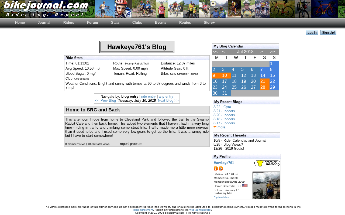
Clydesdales (221, 197)
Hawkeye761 (224, 163)
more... (222, 127)
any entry (166, 96)
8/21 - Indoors (224, 111)
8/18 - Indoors (224, 119)
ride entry (148, 96)
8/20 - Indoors (224, 115)
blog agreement (143, 209)
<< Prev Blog (105, 100)
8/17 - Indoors (224, 123)
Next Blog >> (168, 100)
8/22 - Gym (222, 107)
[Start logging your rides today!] (328, 34)
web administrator (200, 209)
